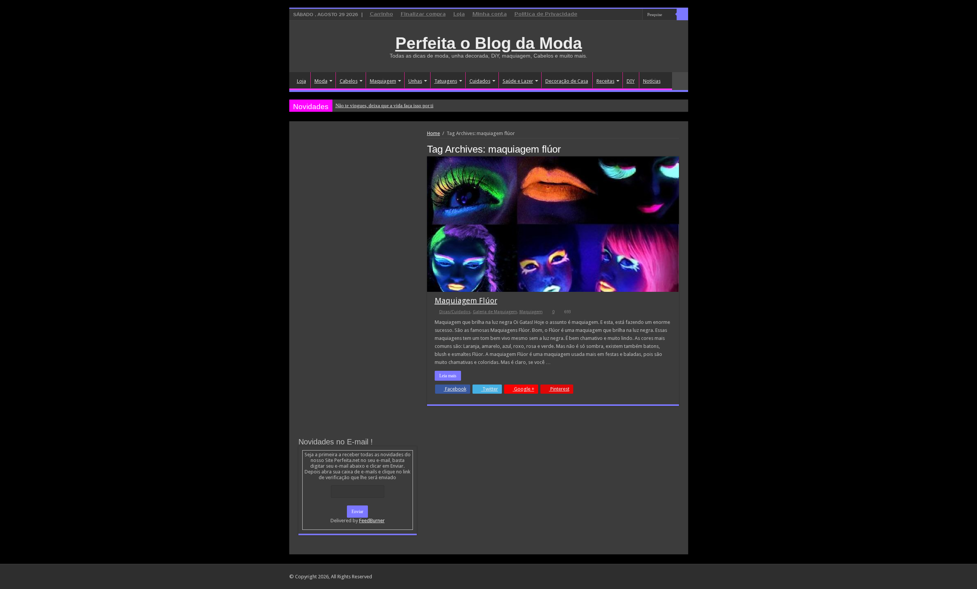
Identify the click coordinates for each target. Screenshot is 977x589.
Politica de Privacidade (545, 14)
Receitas (605, 81)
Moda (320, 81)
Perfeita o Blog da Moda (488, 43)
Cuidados (479, 81)
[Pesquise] (682, 14)
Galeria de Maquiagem (495, 311)
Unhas (415, 81)
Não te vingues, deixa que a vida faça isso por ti (384, 105)
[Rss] (608, 14)
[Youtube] (637, 14)
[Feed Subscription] (677, 149)
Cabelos (349, 81)
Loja (459, 14)
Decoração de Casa (566, 81)
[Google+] (615, 14)
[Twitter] (629, 14)
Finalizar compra (423, 14)
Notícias (652, 81)
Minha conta (489, 14)
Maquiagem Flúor (466, 300)
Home (433, 133)
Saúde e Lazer (518, 81)
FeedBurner (372, 520)
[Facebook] (622, 14)
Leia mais (447, 375)
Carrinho (381, 14)
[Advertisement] (357, 187)
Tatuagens (445, 81)
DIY (631, 81)
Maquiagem (383, 81)
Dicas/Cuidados (455, 311)
